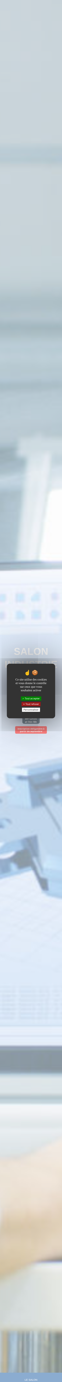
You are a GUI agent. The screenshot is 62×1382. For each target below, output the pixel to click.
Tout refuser (32, 704)
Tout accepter (32, 698)
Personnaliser (31, 709)
